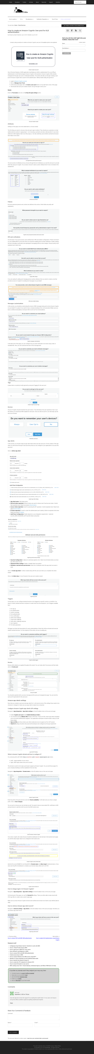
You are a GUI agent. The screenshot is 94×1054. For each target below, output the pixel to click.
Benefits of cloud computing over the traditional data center (24, 958)
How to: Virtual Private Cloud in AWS (18, 947)
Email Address (65, 48)
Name (9, 1022)
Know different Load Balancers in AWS (19, 951)
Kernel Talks (21, 10)
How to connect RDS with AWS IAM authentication (20, 938)
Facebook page (23, 977)
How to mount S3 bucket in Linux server (19, 964)
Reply (11, 1003)
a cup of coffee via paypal (27, 973)
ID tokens (21, 512)
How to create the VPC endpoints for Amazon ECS (22, 962)
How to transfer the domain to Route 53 (19, 960)
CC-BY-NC (48, 1045)
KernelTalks (47, 1047)
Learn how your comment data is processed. (37, 1038)
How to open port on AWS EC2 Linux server (20, 949)
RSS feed (18, 980)
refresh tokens (32, 505)
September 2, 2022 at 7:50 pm (22, 994)
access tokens (17, 508)
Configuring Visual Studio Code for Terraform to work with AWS (25, 946)
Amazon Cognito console (21, 81)
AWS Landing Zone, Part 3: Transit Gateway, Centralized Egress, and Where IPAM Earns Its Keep (33, 965)
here (26, 975)
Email (36, 1022)
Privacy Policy (58, 1045)
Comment (10, 1013)
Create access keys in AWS (16, 955)
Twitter (19, 978)
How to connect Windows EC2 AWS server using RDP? (23, 956)
